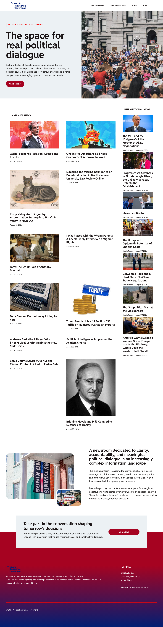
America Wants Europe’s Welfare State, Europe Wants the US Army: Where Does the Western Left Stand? (138, 344)
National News (97, 5)
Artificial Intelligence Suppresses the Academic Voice (89, 341)
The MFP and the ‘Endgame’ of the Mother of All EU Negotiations (133, 141)
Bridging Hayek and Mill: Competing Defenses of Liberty (89, 423)
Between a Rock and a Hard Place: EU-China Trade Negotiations (137, 277)
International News (118, 5)
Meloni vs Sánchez (134, 213)
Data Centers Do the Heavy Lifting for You (34, 318)
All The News (15, 83)
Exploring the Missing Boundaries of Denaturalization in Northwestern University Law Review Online (89, 175)
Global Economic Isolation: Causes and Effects (34, 155)
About (135, 5)
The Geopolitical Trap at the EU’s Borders (138, 309)
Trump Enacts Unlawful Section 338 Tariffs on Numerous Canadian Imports (90, 323)
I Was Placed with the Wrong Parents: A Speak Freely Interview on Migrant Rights (89, 239)
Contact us (124, 531)
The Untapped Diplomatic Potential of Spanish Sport (137, 243)
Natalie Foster (128, 150)
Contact (146, 5)
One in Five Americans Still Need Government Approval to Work (86, 155)
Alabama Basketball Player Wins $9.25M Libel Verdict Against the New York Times (33, 343)
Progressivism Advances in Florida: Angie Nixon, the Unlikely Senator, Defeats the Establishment (138, 179)
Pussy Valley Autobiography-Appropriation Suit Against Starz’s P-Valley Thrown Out (33, 217)
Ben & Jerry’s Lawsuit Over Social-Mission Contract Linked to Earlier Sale (34, 362)
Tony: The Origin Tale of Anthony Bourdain (30, 268)
